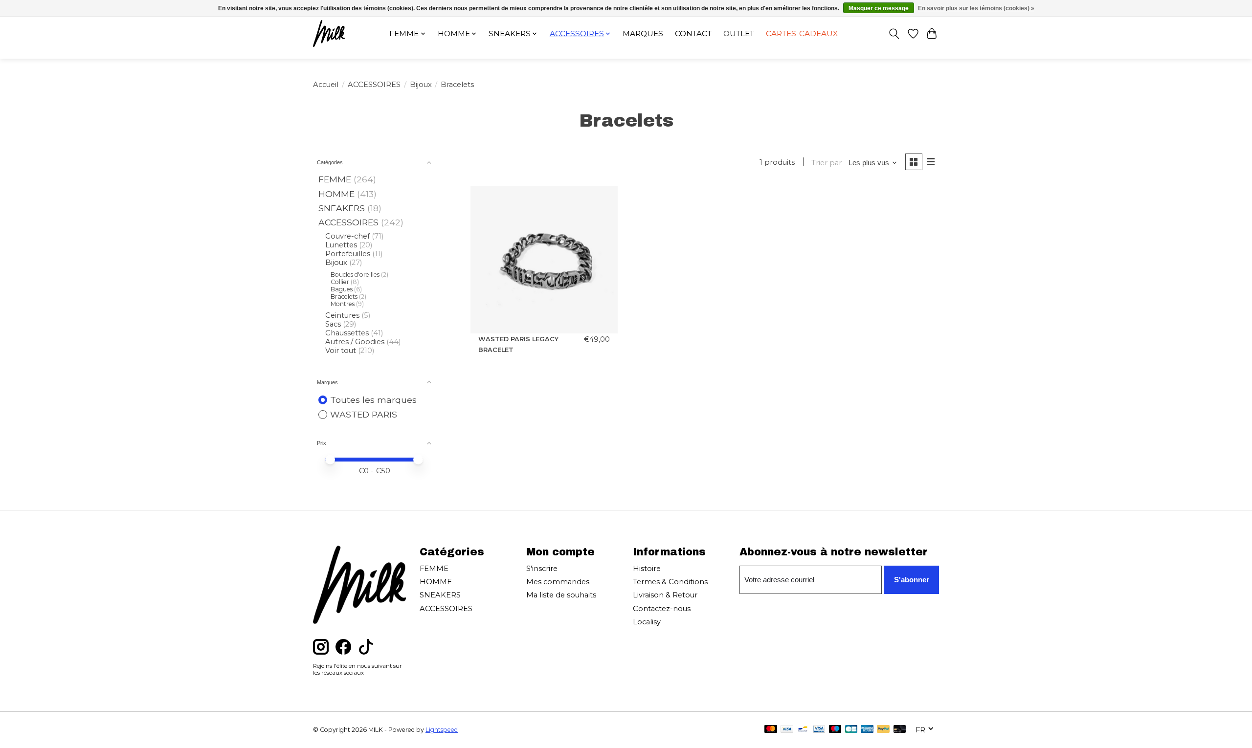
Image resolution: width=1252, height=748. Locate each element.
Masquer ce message (879, 8)
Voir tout (340, 350)
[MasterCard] (770, 729)
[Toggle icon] (894, 34)
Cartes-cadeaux (802, 33)
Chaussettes (347, 333)
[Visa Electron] (819, 729)
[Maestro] (835, 729)
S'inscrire (542, 568)
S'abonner (911, 580)
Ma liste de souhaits (561, 595)
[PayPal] (883, 729)
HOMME (336, 194)
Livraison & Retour (665, 595)
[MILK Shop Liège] (329, 33)
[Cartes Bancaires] (851, 729)
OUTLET (738, 33)
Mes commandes (557, 581)
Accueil (325, 84)
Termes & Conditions (670, 581)
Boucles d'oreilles (355, 274)
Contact (693, 33)
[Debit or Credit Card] (900, 729)
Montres (343, 304)
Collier (340, 282)
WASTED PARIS (363, 414)
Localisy (647, 621)
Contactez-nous (662, 608)
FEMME (334, 179)
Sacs (333, 324)
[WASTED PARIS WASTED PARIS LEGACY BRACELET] (544, 259)
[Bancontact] (803, 729)
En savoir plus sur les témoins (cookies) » (976, 8)
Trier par (826, 162)
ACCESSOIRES (374, 84)
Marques (643, 33)
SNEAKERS (341, 208)
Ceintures (342, 315)
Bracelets (344, 296)
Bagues (342, 289)
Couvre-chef (347, 236)
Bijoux (421, 84)
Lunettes (341, 245)
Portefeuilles (347, 253)
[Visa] (787, 729)
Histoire (647, 568)
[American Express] (867, 729)
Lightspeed (441, 729)
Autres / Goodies (354, 341)
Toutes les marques (373, 400)
